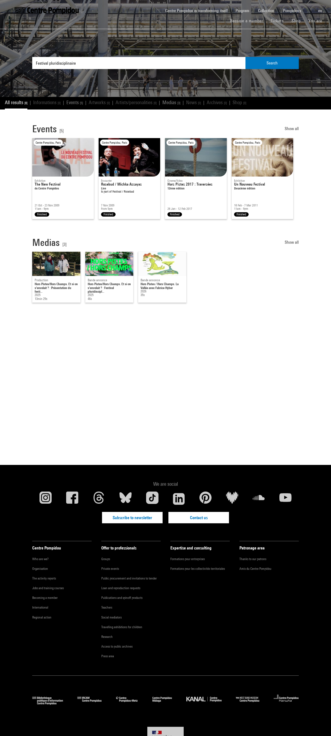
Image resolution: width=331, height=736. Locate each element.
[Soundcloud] (258, 499)
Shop (298, 20)
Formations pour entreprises (187, 559)
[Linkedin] (179, 499)
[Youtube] (285, 499)
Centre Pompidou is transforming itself (198, 10)
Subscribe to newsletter (132, 517)
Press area (107, 656)
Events (74, 102)
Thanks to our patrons (252, 559)
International (40, 607)
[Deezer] (232, 499)
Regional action (41, 617)
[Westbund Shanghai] (251, 703)
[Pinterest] (205, 499)
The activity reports (44, 578)
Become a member (248, 20)
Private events (110, 569)
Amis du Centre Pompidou (255, 569)
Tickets (277, 20)
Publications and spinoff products (121, 598)
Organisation (40, 569)
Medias (171, 102)
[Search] (310, 8)
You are (315, 20)
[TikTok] (152, 499)
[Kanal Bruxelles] (207, 703)
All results (16, 102)
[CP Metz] (130, 703)
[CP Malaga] (165, 703)
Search (272, 62)
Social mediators (111, 617)
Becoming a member (45, 598)
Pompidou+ (293, 10)
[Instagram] (45, 499)
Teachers (106, 607)
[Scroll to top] (319, 724)
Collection (266, 10)
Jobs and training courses (48, 588)
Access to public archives (117, 646)
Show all (292, 128)
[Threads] (99, 499)
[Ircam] (93, 703)
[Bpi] (51, 703)
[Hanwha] (286, 703)
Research (107, 637)
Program (243, 10)
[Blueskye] (125, 499)
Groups (105, 559)
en (320, 10)
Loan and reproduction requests (120, 588)
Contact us (199, 517)
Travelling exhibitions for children (121, 627)
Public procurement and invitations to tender (129, 578)
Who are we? (40, 559)
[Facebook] (72, 499)
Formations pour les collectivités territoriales (197, 569)
